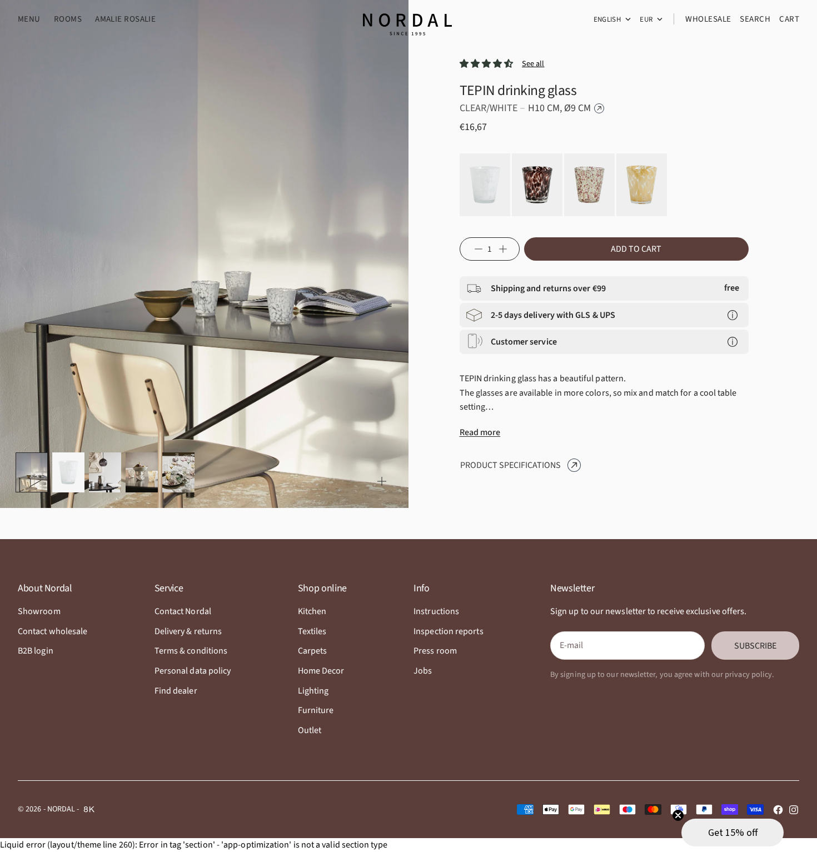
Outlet (309, 730)
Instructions (436, 611)
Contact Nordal (183, 611)
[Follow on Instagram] (793, 809)
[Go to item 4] (142, 472)
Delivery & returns (188, 631)
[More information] (732, 315)
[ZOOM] (382, 481)
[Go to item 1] (32, 472)
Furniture (316, 710)
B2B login (35, 651)
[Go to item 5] (178, 472)
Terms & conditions (191, 651)
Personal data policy (193, 671)
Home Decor (321, 671)
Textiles (312, 631)
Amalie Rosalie (125, 19)
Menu (29, 19)
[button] (732, 832)
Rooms (68, 19)
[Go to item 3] (105, 472)
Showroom (39, 611)
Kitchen (312, 611)
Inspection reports (448, 631)
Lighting (313, 691)
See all (533, 63)
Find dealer (176, 691)
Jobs (423, 671)
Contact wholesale (52, 631)
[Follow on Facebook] (778, 809)
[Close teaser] (678, 815)
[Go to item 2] (68, 472)
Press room (435, 651)
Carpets (312, 651)
